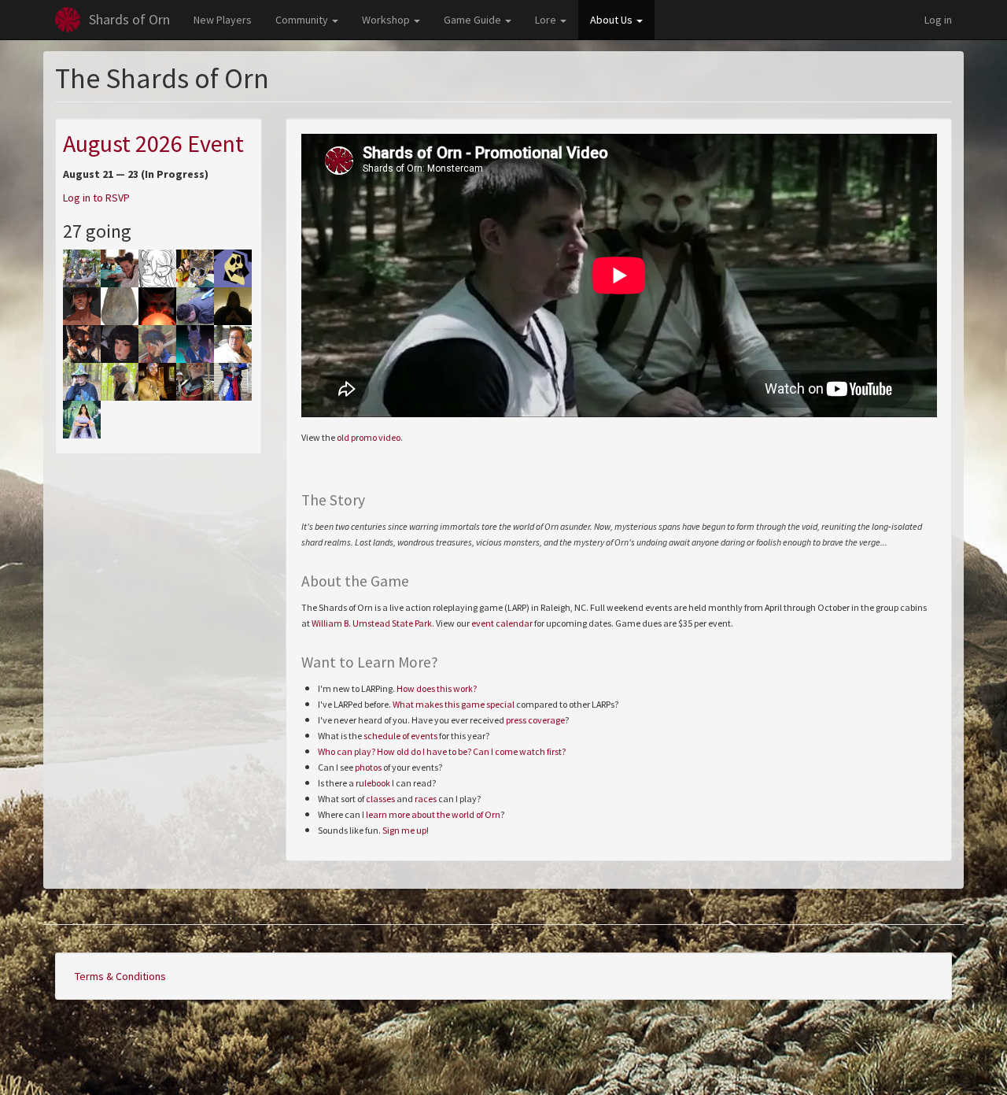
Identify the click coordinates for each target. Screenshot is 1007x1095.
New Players (223, 20)
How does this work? (437, 688)
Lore (547, 20)
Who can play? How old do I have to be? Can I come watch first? (442, 751)
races (426, 799)
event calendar (502, 623)
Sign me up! (405, 830)
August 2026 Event (153, 143)
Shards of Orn (129, 19)
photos (368, 767)
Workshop (387, 20)
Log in (938, 20)
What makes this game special (454, 704)
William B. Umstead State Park (372, 623)
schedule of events (400, 736)
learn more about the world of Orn (433, 814)
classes (380, 799)
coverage (546, 720)
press (516, 720)
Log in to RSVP (96, 198)
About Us (612, 20)
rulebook (373, 783)
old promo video (368, 437)
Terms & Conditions (120, 976)
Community (302, 20)
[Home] (67, 19)
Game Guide (474, 20)
